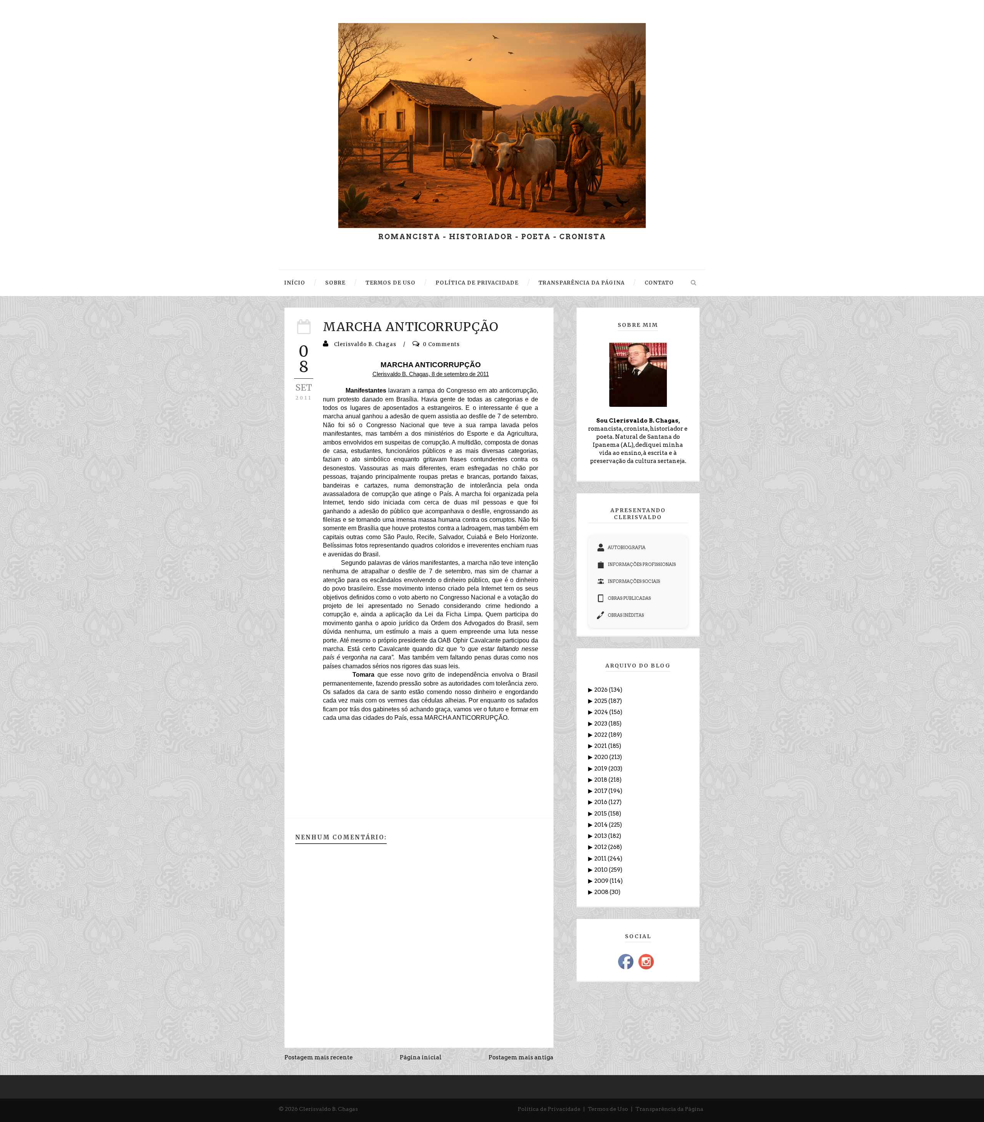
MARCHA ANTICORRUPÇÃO (411, 327)
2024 (601, 712)
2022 (601, 734)
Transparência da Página (669, 1109)
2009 (602, 880)
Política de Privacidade (549, 1109)
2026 (601, 689)
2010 (601, 869)
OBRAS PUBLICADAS (629, 598)
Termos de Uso (608, 1109)
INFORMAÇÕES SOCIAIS (634, 581)
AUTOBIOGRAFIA (626, 547)
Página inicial (421, 1057)
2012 (601, 847)
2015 (601, 813)
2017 (601, 790)
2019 (601, 768)
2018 (601, 779)
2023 (601, 723)
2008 (602, 892)
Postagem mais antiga (521, 1057)
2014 (601, 824)
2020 (601, 757)
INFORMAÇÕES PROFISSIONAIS (642, 564)
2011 (601, 858)
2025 (601, 701)
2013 (601, 835)
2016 (601, 802)
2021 (601, 745)
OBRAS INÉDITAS (626, 615)
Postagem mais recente (318, 1057)
